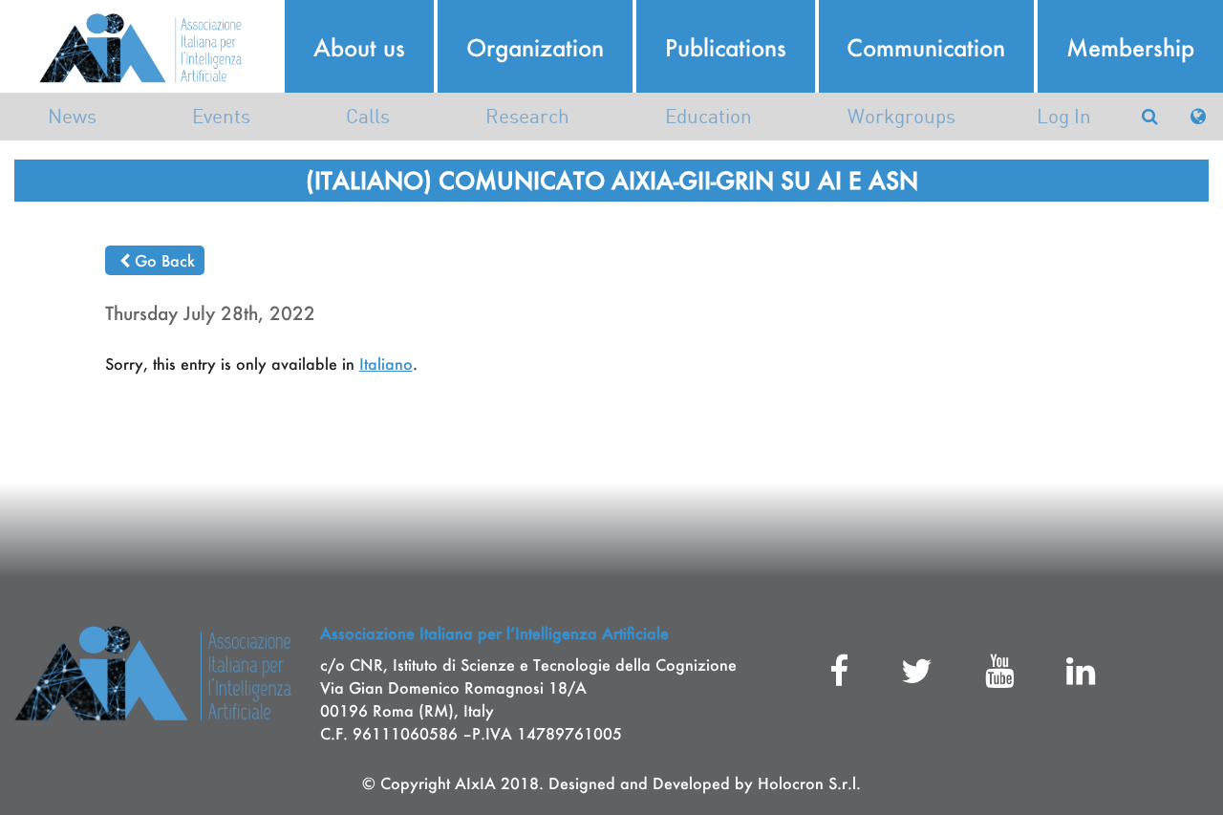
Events (221, 116)
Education (708, 116)
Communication (926, 47)
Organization (535, 47)
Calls (368, 116)
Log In (1064, 116)
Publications (725, 47)
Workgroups (901, 116)
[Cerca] (1149, 116)
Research (527, 116)
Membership (1130, 47)
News (72, 116)
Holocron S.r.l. (809, 783)
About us (359, 47)
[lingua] (1198, 116)
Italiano (386, 364)
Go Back (165, 260)
